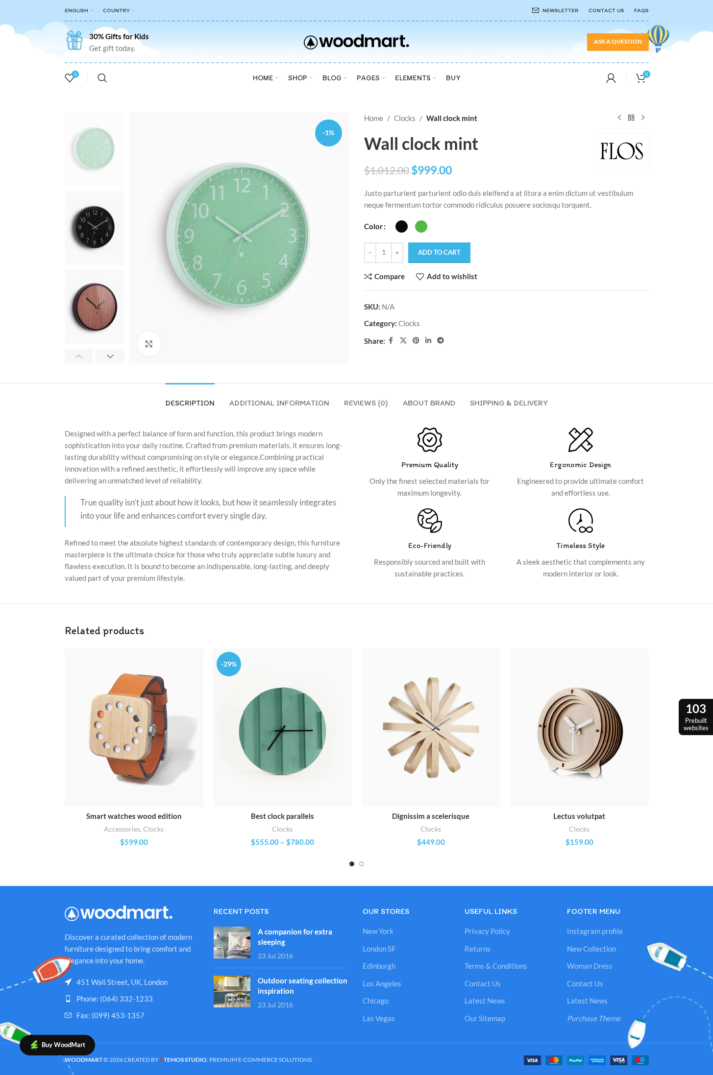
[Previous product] (619, 118)
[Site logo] (356, 40)
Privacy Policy (487, 931)
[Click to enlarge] (149, 344)
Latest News (485, 1000)
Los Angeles (382, 983)
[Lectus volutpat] (579, 727)
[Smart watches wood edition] (134, 727)
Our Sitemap (485, 1018)
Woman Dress (590, 965)
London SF (379, 948)
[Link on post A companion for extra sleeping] (232, 942)
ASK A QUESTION (618, 41)
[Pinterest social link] (416, 340)
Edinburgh (379, 965)
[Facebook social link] (391, 340)
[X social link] (403, 340)
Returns (478, 948)
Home (373, 118)
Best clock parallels (282, 816)
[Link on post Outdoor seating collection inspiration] (232, 991)
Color (373, 226)
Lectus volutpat (579, 816)
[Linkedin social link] (428, 340)
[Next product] (643, 118)
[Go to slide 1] (351, 863)
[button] (79, 356)
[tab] (190, 398)
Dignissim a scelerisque (430, 816)
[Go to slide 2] (361, 863)
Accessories (122, 829)
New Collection (591, 948)
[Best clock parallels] (282, 727)
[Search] (102, 78)
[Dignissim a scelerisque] (431, 727)
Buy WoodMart (63, 1045)
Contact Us (483, 983)
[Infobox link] (107, 42)
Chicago (376, 1000)
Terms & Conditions (496, 965)
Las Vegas (379, 1018)
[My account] (611, 78)
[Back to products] (631, 118)
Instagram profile (595, 931)
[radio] (401, 226)
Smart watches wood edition (134, 816)
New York (378, 931)
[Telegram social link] (440, 340)
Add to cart (439, 252)
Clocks (405, 118)
